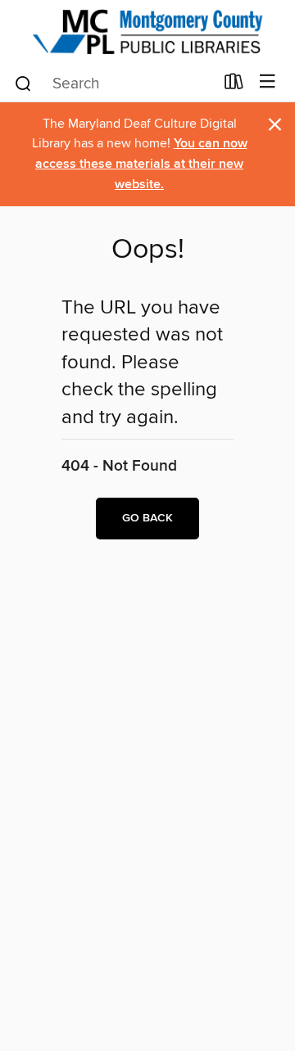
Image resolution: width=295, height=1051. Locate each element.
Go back (147, 518)
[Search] (23, 83)
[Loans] (234, 85)
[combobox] (113, 83)
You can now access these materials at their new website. (141, 164)
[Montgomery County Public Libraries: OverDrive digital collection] (147, 31)
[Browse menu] (267, 82)
